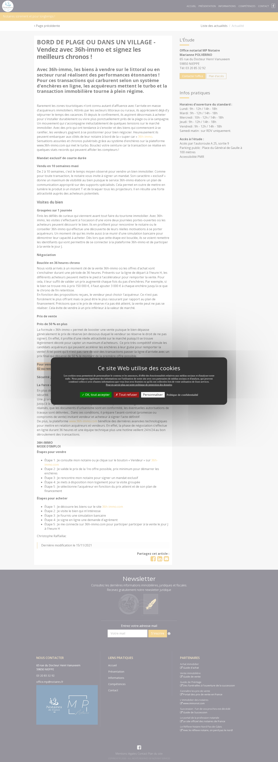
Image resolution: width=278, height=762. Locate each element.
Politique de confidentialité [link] (182, 394)
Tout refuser (127, 395)
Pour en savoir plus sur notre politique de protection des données (139, 384)
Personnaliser (153, 395)
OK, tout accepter (97, 395)
